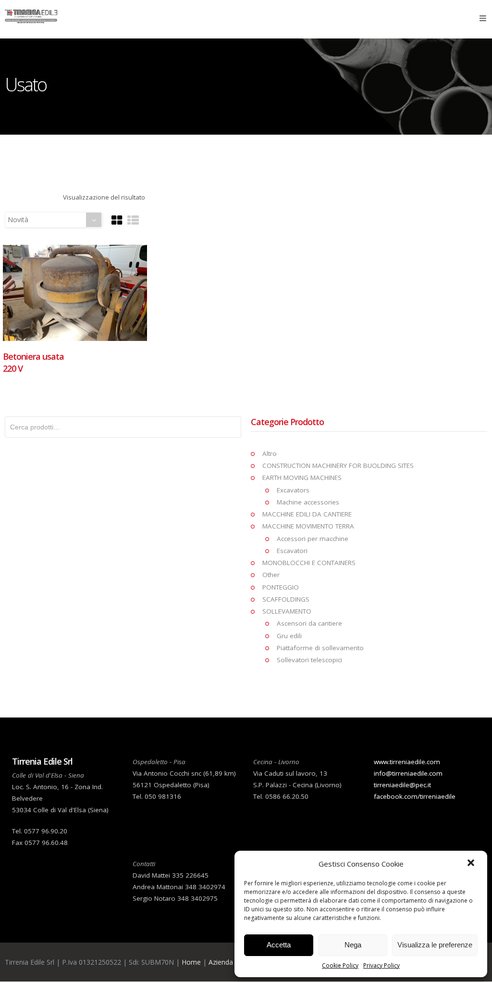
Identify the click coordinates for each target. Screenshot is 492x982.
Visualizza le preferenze (434, 945)
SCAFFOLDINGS (285, 599)
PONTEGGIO (280, 587)
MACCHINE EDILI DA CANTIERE (307, 514)
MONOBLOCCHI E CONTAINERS (309, 562)
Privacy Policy (381, 965)
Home (191, 962)
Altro (269, 453)
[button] (472, 863)
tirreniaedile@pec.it (402, 785)
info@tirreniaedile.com (408, 773)
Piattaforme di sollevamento (320, 647)
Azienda (221, 962)
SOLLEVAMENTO (286, 611)
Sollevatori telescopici (309, 659)
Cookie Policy (340, 965)
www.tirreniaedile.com (407, 761)
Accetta (279, 945)
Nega (352, 945)
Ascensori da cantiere (309, 623)
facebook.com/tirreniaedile (414, 796)
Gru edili (289, 635)
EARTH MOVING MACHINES (302, 477)
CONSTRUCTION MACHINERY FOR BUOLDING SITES (338, 465)
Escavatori (292, 550)
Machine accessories (308, 502)
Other (271, 574)
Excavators (293, 490)
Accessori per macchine (312, 538)
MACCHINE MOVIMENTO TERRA (308, 526)
